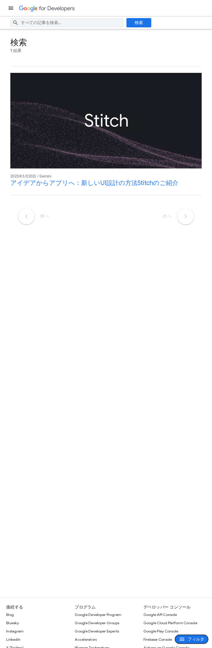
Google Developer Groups (97, 623)
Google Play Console (160, 631)
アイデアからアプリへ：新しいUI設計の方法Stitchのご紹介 (94, 183)
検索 (139, 22)
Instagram (15, 631)
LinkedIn (13, 639)
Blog (10, 614)
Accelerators (86, 639)
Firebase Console (157, 639)
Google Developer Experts (97, 631)
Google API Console (160, 614)
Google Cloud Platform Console (170, 623)
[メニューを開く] (11, 8)
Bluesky (12, 623)
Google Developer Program (98, 614)
